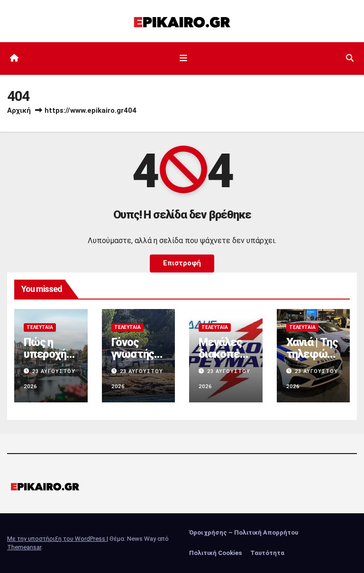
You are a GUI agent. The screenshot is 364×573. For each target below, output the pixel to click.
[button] (350, 58)
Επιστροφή (182, 263)
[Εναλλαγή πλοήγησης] (183, 58)
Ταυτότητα (267, 552)
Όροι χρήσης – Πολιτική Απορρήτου (243, 532)
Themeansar (24, 547)
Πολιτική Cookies (215, 552)
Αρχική (19, 110)
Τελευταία (40, 327)
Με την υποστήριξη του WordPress (57, 538)
